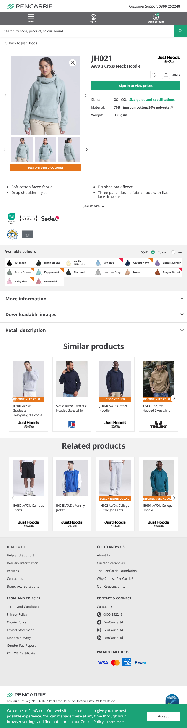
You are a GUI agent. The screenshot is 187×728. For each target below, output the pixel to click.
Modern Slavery (19, 637)
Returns (13, 571)
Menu (31, 21)
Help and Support (20, 555)
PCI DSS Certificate (21, 653)
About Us (104, 555)
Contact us (15, 578)
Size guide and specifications (152, 99)
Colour (162, 252)
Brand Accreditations (23, 586)
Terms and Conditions (23, 606)
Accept (163, 716)
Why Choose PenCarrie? (115, 578)
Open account (156, 21)
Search (180, 31)
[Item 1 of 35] (45, 149)
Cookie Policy (16, 622)
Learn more (116, 722)
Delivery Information (22, 563)
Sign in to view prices (136, 85)
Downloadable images (30, 314)
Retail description (25, 330)
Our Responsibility (111, 586)
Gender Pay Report (21, 645)
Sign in (93, 21)
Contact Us (105, 606)
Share (176, 75)
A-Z (180, 252)
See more (91, 206)
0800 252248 (169, 6)
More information (26, 299)
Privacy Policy (17, 614)
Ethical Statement (20, 630)
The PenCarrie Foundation (117, 571)
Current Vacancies (111, 563)
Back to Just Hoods (23, 43)
